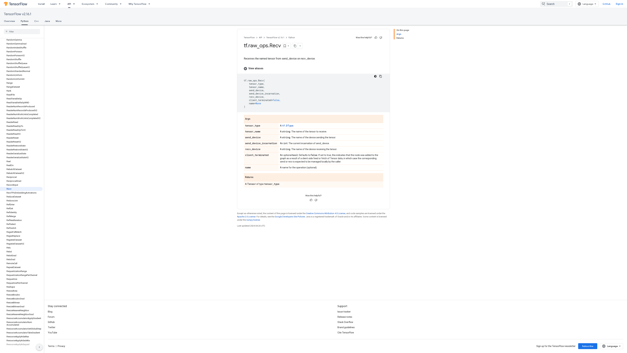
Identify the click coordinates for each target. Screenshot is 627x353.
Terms (51, 346)
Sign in (619, 4)
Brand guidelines (346, 327)
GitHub (607, 3)
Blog (50, 311)
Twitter (51, 327)
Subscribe (587, 346)
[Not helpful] (380, 37)
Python (24, 21)
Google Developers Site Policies (290, 216)
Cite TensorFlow (346, 332)
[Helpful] (375, 37)
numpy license (253, 220)
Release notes (345, 317)
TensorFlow (249, 37)
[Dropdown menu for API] (75, 4)
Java (47, 21)
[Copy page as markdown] (295, 46)
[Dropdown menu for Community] (122, 4)
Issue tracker (344, 311)
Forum (51, 317)
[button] (313, 68)
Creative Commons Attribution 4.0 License (325, 213)
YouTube (52, 332)
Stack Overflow (345, 322)
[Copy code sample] (380, 76)
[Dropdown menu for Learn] (60, 4)
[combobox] (556, 4)
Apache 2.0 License (246, 216)
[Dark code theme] (375, 76)
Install (41, 3)
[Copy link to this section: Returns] (256, 177)
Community (111, 3)
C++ (36, 21)
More (59, 21)
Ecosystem (88, 3)
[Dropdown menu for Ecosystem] (98, 4)
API (69, 3)
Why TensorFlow (137, 3)
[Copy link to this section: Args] (253, 119)
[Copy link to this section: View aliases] (266, 68)
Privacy (61, 346)
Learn (53, 3)
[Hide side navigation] (39, 347)
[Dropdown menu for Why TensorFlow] (150, 4)
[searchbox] (22, 31)
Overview (9, 21)
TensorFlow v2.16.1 (17, 14)
